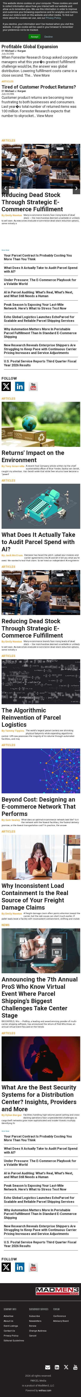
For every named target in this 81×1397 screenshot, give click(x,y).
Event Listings (11, 1326)
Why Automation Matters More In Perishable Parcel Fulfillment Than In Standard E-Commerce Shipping (40, 332)
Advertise (8, 1316)
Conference (59, 1316)
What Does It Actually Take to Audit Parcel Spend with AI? (38, 542)
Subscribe (34, 1316)
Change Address (37, 1331)
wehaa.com (45, 1390)
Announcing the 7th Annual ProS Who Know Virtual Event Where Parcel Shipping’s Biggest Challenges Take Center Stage (40, 997)
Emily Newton (13, 215)
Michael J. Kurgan (15, 51)
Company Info (10, 1309)
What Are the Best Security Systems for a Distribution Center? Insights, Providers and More (39, 1098)
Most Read (5, 250)
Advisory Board (61, 1321)
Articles (7, 81)
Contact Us (9, 1331)
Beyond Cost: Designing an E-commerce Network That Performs (39, 807)
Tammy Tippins (14, 730)
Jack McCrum (14, 555)
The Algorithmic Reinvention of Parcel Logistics (31, 717)
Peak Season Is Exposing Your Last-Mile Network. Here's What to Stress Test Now (35, 306)
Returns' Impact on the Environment (33, 456)
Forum (56, 1309)
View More (41, 75)
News (6, 925)
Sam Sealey (12, 819)
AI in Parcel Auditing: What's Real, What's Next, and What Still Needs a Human (38, 294)
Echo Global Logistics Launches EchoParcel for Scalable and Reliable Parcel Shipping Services (39, 319)
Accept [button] (34, 36)
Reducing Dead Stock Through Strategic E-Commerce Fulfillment (32, 202)
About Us (8, 1321)
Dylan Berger (13, 1115)
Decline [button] (48, 36)
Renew (32, 1326)
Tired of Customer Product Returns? (39, 87)
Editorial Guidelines (14, 1340)
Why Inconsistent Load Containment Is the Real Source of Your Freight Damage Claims (35, 896)
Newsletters (35, 1321)
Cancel (32, 1335)
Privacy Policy (53, 17)
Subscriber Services (38, 1309)
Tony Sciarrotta (14, 466)
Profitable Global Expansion (30, 46)
